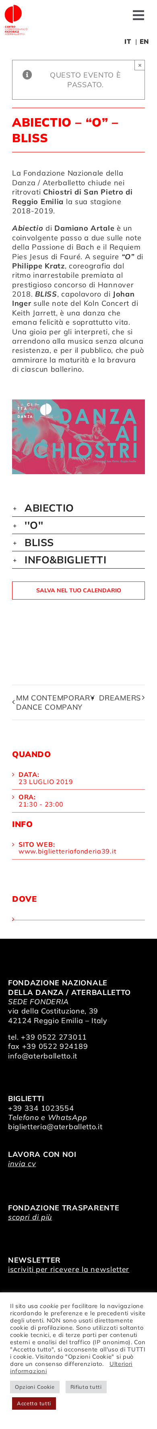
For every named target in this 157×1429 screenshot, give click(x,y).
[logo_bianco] (16, 7)
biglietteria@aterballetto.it (55, 1126)
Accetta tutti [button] (34, 1403)
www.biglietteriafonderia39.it (67, 851)
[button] (78, 508)
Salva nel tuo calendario (78, 590)
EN (144, 41)
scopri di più (30, 1217)
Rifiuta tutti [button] (86, 1387)
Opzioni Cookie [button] (35, 1387)
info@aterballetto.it (42, 1055)
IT (127, 41)
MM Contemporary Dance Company (55, 702)
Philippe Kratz (38, 265)
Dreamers (120, 697)
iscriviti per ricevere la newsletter (68, 1269)
